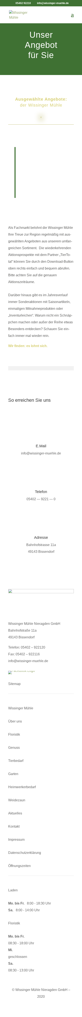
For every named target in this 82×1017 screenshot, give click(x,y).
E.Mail (41, 446)
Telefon (41, 492)
